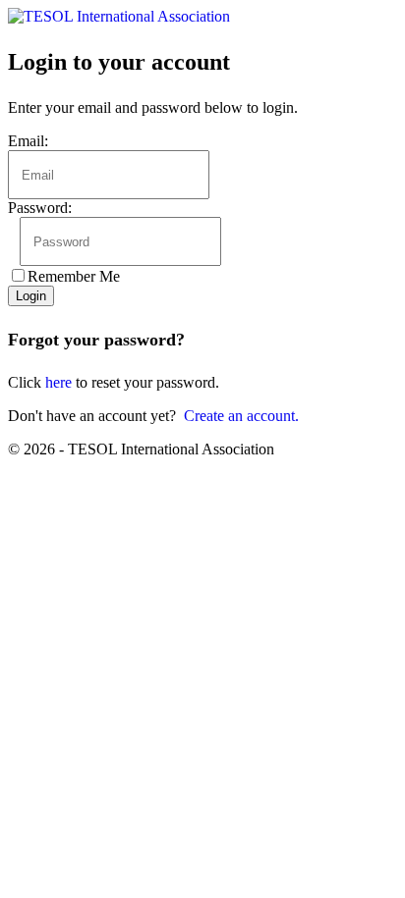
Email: (28, 140)
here (58, 382)
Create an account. (241, 415)
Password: (40, 207)
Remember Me (74, 276)
